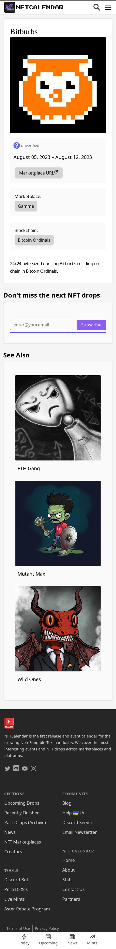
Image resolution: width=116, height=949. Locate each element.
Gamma (26, 206)
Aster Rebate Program (27, 909)
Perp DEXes (16, 889)
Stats (67, 880)
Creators (13, 852)
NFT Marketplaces (22, 842)
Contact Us (73, 889)
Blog (66, 803)
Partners (71, 899)
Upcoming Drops (21, 803)
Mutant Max (31, 574)
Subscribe (91, 325)
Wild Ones (29, 679)
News (10, 832)
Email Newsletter (79, 832)
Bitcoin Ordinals (34, 240)
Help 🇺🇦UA (73, 813)
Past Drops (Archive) (25, 822)
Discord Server (77, 822)
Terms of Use (18, 928)
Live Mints (14, 899)
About (68, 870)
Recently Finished (22, 813)
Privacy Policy (47, 928)
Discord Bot (16, 880)
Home (68, 860)
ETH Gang (29, 468)
